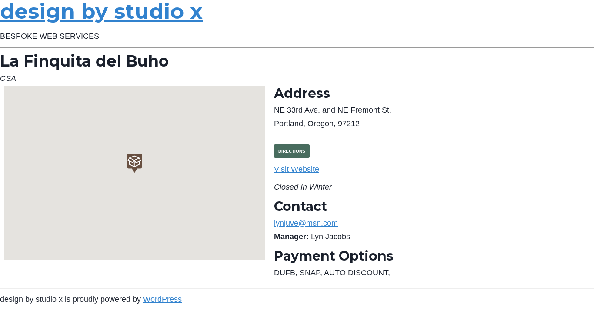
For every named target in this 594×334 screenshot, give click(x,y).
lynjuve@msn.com (306, 223)
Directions (291, 151)
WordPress (162, 299)
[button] (134, 163)
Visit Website (296, 169)
